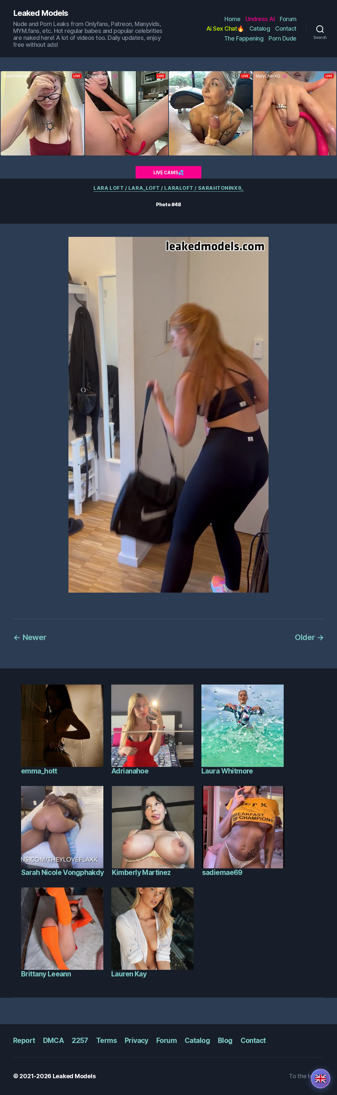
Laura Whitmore (227, 771)
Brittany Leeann (46, 974)
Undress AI (260, 18)
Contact (286, 28)
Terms (106, 1040)
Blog (225, 1040)
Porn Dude (283, 38)
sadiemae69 (222, 872)
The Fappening (244, 38)
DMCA (53, 1040)
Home (232, 18)
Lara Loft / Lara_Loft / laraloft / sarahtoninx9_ (168, 188)
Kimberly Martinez (141, 872)
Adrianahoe (129, 771)
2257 (80, 1040)
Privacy (136, 1040)
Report (24, 1040)
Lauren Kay (128, 974)
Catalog (259, 28)
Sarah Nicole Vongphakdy (62, 872)
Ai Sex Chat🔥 (225, 28)
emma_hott (39, 771)
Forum (288, 18)
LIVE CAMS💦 (168, 172)
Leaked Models (40, 13)
